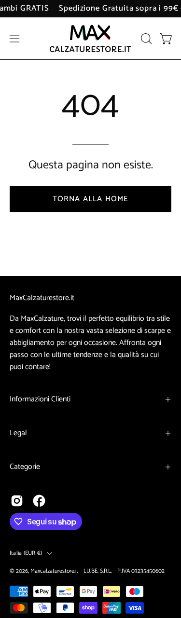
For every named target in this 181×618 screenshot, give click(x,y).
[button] (145, 38)
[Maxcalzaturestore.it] (91, 38)
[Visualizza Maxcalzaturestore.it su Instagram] (17, 501)
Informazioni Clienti (40, 399)
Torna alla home (91, 199)
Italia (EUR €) (26, 553)
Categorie (25, 466)
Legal (18, 432)
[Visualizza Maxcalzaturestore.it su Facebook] (39, 501)
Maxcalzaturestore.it (54, 571)
